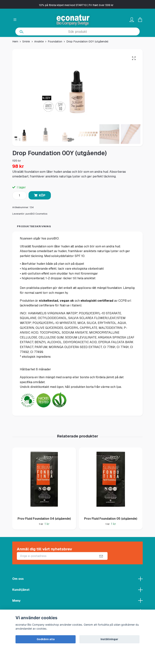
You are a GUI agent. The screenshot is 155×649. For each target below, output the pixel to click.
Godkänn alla (46, 639)
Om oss (18, 579)
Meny (16, 601)
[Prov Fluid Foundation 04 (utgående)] (44, 480)
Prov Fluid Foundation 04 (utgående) (44, 519)
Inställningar (109, 639)
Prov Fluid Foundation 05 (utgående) (110, 519)
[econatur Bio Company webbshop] (73, 20)
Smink (26, 41)
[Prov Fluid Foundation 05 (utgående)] (111, 480)
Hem (15, 41)
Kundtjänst (20, 590)
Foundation (55, 41)
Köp (42, 195)
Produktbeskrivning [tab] (34, 226)
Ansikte (39, 41)
